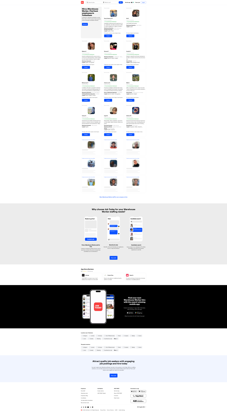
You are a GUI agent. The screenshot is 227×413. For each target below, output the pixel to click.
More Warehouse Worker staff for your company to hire (113, 197)
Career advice (100, 390)
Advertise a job (84, 393)
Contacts (116, 395)
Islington (85, 335)
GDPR (116, 410)
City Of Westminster (110, 335)
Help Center (116, 397)
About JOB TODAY (118, 393)
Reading (99, 338)
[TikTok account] (81, 407)
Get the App (116, 390)
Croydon (126, 335)
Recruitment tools (85, 402)
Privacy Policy (103, 410)
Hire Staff (83, 390)
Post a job (137, 2)
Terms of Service (110, 410)
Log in (143, 2)
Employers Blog (84, 395)
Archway (100, 335)
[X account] (90, 407)
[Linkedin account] (92, 407)
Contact (108, 35)
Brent (119, 335)
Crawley (91, 338)
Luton (84, 338)
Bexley (133, 335)
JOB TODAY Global (101, 393)
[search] (121, 2)
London (92, 335)
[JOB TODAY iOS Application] (130, 313)
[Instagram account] (83, 407)
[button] (113, 22)
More (115, 338)
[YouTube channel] (88, 407)
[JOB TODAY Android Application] (139, 313)
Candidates (83, 397)
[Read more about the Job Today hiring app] (134, 316)
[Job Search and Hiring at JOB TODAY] (82, 2)
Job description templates (87, 400)
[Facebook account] (85, 407)
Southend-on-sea (108, 338)
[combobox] (95, 2)
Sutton (140, 335)
